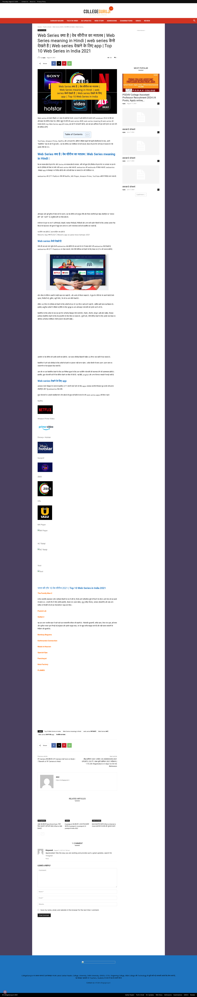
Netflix (40, 401)
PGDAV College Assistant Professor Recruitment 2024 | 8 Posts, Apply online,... (139, 97)
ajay (43, 57)
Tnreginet (49, 856)
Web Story (99, 21)
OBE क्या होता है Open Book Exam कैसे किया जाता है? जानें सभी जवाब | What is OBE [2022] (50, 826)
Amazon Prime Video (46, 419)
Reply (47, 858)
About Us (32, 1)
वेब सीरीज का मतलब (60, 734)
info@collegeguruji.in (102, 983)
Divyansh (49, 850)
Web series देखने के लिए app (46, 734)
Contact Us (25, 1)
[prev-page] (39, 833)
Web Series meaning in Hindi (72, 731)
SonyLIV (41, 458)
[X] (59, 63)
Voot (39, 565)
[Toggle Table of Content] (86, 135)
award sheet (128, 129)
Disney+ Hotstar (44, 437)
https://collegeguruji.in (62, 780)
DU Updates (86, 21)
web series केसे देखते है (89, 731)
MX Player (42, 525)
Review (147, 21)
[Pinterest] (64, 63)
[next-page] (42, 833)
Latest (67, 820)
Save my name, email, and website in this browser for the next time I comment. (69, 910)
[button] (194, 21)
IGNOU (138, 21)
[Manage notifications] (5, 992)
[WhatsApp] (69, 63)
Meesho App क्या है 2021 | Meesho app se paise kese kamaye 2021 (64, 235)
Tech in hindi (72, 21)
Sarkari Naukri (57, 21)
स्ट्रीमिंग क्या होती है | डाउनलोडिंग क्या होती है (51, 232)
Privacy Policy (41, 1)
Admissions (112, 21)
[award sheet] (140, 117)
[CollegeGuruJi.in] (98, 11)
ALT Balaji (41, 543)
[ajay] (39, 57)
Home (40, 27)
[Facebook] (53, 63)
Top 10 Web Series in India (52, 731)
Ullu (39, 501)
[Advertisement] (77, 197)
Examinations (126, 21)
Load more (140, 195)
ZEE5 (40, 477)
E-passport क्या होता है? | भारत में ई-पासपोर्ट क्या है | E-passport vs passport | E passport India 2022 (77, 826)
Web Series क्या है (103, 731)
